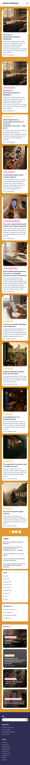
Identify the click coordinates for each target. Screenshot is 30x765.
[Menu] (27, 3)
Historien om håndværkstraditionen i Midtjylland (11, 37)
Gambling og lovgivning (10, 268)
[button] (28, 32)
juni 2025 (5, 599)
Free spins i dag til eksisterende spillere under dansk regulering (14, 559)
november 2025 (7, 584)
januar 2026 (6, 579)
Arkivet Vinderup (10, 3)
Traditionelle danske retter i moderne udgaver (13, 554)
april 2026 (5, 576)
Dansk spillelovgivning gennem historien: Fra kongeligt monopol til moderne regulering (14, 273)
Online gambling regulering (12, 221)
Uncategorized (8, 116)
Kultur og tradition (9, 87)
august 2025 (6, 593)
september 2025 (7, 590)
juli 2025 (5, 596)
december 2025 (7, 582)
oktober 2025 (6, 587)
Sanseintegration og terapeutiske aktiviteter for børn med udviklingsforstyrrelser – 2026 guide (13, 548)
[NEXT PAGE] (19, 531)
